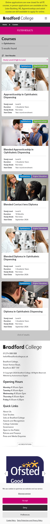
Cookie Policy (11, 520)
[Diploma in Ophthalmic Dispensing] (25, 305)
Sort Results (9, 56)
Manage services (24, 494)
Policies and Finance (12, 433)
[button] (44, 473)
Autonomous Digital (20, 376)
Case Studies (8, 415)
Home (5, 25)
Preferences (25, 515)
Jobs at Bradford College (14, 418)
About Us (7, 412)
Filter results (25, 30)
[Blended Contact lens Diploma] (25, 198)
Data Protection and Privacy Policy (29, 520)
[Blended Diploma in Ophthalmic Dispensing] (25, 252)
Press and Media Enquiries (14, 436)
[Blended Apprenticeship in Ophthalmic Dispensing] (25, 145)
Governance (8, 427)
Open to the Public (11, 430)
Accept (25, 501)
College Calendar (10, 424)
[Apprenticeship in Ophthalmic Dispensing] (25, 90)
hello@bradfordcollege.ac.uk (15, 357)
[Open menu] (46, 18)
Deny (25, 508)
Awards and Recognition (13, 421)
